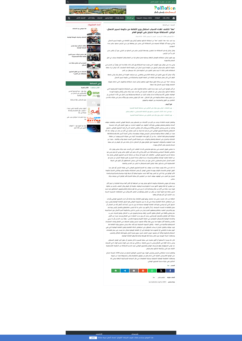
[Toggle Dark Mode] (69, 18)
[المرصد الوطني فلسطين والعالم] (155, 9)
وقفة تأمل (91, 18)
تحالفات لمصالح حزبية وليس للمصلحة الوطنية (78, 47)
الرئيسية (173, 18)
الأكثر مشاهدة (94, 88)
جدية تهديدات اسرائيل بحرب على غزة (76, 118)
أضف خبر (168, 2)
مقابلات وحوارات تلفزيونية (144, 18)
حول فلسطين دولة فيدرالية (78, 100)
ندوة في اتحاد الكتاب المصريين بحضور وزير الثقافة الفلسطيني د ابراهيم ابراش (149, 111)
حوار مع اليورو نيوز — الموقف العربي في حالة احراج (77, 126)
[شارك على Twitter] (161, 271)
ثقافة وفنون (109, 18)
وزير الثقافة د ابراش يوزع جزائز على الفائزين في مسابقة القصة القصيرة (151, 115)
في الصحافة (130, 18)
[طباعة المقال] (116, 271)
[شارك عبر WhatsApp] (152, 271)
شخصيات (99, 18)
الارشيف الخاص (154, 2)
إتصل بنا (162, 2)
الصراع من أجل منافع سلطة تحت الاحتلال (77, 64)
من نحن (174, 2)
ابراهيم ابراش (161, 277)
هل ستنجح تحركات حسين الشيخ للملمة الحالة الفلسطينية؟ (77, 55)
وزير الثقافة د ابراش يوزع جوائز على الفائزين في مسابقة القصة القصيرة (151, 108)
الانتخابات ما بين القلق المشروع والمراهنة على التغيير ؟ (77, 73)
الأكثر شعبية (84, 87)
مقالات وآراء (166, 18)
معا (168, 265)
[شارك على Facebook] (170, 271)
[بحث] (68, 2)
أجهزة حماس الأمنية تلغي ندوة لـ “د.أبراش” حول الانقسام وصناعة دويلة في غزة (76, 110)
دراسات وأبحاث (119, 18)
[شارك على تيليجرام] (125, 271)
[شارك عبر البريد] (134, 271)
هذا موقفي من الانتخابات (79, 29)
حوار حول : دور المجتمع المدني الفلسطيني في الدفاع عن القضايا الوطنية (77, 93)
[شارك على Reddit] (143, 271)
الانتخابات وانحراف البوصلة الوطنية (76, 37)
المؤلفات (157, 18)
